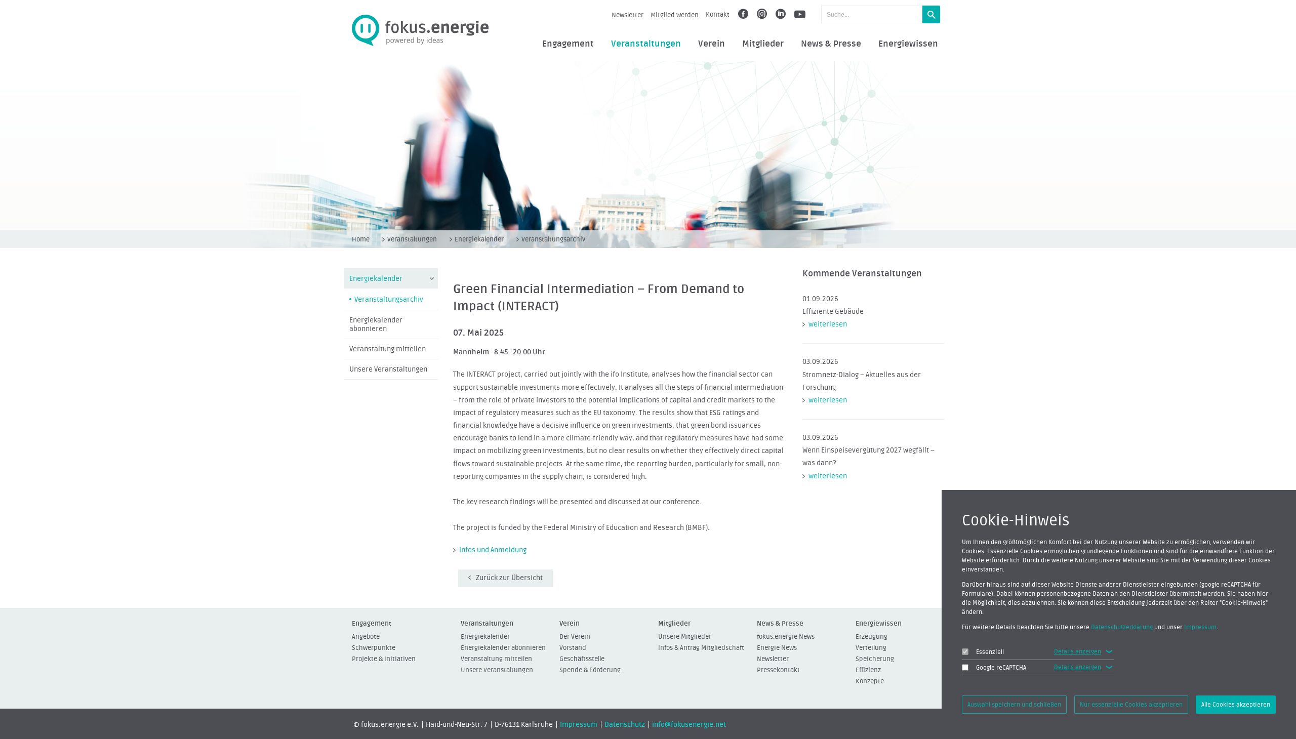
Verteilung (871, 647)
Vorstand (572, 647)
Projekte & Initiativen (384, 659)
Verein (711, 44)
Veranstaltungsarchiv (553, 239)
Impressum (578, 724)
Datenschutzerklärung (1122, 627)
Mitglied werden (675, 15)
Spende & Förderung (590, 670)
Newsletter (627, 15)
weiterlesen (827, 324)
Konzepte (870, 681)
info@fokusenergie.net (689, 724)
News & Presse (831, 44)
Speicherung (875, 659)
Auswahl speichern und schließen (1014, 704)
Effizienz (868, 670)
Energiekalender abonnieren (375, 324)
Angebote (366, 636)
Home (361, 239)
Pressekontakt (778, 670)
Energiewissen (908, 44)
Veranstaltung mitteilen (387, 349)
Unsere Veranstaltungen (388, 369)
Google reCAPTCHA (1001, 667)
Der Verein (574, 636)
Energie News (777, 647)
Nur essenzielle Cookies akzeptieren (1131, 704)
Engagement (568, 44)
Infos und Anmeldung (492, 550)
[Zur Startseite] (420, 30)
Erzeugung (871, 636)
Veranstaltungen (646, 44)
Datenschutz (624, 724)
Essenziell (990, 651)
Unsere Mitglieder (684, 636)
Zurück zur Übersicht (509, 578)
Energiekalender (479, 239)
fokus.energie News (786, 636)
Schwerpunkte (373, 647)
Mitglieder (763, 44)
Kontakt (718, 14)
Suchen (931, 14)
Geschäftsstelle (581, 659)
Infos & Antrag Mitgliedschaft (701, 647)
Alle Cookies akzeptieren (1235, 704)
